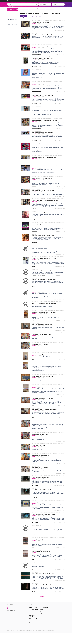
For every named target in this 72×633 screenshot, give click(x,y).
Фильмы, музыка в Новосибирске (59, 176)
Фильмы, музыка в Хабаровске (57, 188)
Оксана (33, 266)
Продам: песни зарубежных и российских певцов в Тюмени (43, 83)
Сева (33, 547)
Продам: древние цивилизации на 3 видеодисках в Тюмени (43, 46)
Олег (33, 41)
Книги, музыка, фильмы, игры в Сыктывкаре (47, 155)
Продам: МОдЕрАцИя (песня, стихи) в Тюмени (41, 224)
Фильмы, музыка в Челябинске (57, 20)
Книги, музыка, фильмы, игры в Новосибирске (47, 176)
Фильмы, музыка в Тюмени (55, 256)
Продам (32, 16)
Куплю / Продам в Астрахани (35, 571)
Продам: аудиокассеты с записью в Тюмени (40, 344)
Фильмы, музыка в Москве (54, 222)
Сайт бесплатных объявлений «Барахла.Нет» (25, 630)
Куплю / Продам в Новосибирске (36, 176)
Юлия (33, 330)
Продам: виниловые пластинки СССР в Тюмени (41, 455)
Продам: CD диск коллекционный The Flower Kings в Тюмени (44, 312)
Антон (33, 320)
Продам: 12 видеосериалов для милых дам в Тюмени (42, 58)
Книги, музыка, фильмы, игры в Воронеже (46, 322)
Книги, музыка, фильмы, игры (37, 9)
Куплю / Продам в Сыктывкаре (36, 155)
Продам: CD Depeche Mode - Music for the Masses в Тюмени (43, 502)
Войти (59, 0)
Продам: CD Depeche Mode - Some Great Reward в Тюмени (43, 514)
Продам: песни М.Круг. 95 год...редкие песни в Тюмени (42, 270)
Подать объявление (25, 0)
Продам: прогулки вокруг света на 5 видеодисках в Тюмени (43, 526)
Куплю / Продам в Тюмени (35, 256)
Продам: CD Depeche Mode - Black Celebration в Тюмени (43, 489)
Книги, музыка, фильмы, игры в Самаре (45, 289)
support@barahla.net (34, 624)
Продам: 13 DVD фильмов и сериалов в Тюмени (41, 107)
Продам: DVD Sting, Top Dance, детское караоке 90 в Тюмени (44, 258)
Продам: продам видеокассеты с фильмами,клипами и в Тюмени (45, 200)
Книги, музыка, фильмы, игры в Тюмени (45, 256)
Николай (33, 307)
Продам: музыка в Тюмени (37, 563)
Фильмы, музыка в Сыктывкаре (57, 155)
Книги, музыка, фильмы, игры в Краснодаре (47, 44)
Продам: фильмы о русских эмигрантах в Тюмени (41, 144)
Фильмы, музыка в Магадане (56, 198)
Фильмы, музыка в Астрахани (57, 571)
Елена (33, 162)
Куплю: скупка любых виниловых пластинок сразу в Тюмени (44, 279)
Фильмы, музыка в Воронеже (57, 322)
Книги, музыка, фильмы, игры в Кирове (45, 475)
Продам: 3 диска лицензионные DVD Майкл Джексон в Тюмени (44, 157)
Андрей (33, 580)
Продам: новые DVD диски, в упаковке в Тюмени (41, 334)
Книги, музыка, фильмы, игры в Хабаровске (46, 188)
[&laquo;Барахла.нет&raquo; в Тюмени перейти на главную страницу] (10, 0)
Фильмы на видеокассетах (12, 19)
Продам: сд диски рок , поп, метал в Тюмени (40, 539)
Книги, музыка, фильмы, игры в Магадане (45, 198)
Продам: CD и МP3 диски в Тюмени (38, 445)
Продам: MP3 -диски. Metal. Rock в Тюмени (40, 22)
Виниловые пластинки (12, 17)
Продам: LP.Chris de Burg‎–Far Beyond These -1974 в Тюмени (43, 584)
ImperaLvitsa (34, 219)
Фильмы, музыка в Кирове (54, 475)
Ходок (33, 30)
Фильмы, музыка (50, 9)
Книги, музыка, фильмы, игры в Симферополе (47, 549)
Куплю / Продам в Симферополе (36, 549)
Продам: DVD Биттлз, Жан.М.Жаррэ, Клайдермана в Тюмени (43, 70)
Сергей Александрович (36, 54)
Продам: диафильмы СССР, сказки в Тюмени (40, 386)
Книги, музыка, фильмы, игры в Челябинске (46, 20)
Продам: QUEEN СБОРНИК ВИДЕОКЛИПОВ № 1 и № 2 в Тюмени (44, 167)
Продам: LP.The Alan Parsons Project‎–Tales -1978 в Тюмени (43, 573)
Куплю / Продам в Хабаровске (36, 188)
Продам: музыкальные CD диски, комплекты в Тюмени (42, 324)
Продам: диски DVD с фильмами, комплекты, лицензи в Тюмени (44, 409)
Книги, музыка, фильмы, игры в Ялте (44, 537)
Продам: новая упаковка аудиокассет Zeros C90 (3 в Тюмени (44, 354)
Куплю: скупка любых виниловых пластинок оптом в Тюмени (44, 303)
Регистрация (63, 0)
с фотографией (47, 16)
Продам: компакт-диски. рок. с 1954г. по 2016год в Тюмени (43, 291)
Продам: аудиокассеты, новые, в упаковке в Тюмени (42, 398)
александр (34, 298)
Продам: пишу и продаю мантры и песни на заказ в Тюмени (43, 235)
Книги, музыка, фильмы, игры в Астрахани (46, 571)
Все (23, 16)
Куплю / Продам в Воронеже (35, 322)
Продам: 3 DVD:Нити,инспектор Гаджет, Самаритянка (42, 132)
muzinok (33, 569)
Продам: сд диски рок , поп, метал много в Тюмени (42, 551)
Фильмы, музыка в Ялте (53, 537)
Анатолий (34, 186)
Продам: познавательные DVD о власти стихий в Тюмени (43, 95)
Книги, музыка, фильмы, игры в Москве (45, 222)
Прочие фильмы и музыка (12, 24)
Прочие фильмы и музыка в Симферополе (37, 550)
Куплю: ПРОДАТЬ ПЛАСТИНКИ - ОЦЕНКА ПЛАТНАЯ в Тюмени (44, 34)
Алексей (33, 286)
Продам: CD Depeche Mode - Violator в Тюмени (41, 477)
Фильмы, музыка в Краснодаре (58, 44)
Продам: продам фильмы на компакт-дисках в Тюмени (43, 190)
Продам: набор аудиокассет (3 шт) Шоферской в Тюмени (43, 376)
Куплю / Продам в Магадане (35, 198)
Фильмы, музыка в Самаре (54, 289)
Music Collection (35, 485)
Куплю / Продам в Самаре (35, 289)
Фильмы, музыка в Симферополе (59, 549)
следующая (42, 596)
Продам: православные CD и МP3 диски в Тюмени (41, 363)
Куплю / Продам (24, 9)
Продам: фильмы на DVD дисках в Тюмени (40, 421)
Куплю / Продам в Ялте (35, 537)
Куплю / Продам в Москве (35, 222)
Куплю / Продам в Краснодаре (36, 44)
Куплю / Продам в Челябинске (36, 20)
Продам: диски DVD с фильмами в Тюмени (40, 434)
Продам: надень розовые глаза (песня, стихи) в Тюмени (43, 212)
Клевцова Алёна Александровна (38, 275)
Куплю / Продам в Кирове (35, 475)
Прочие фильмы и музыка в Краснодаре (37, 57)
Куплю (40, 16)
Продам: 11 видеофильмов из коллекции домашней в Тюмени (44, 120)
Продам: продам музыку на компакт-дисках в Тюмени (42, 178)
